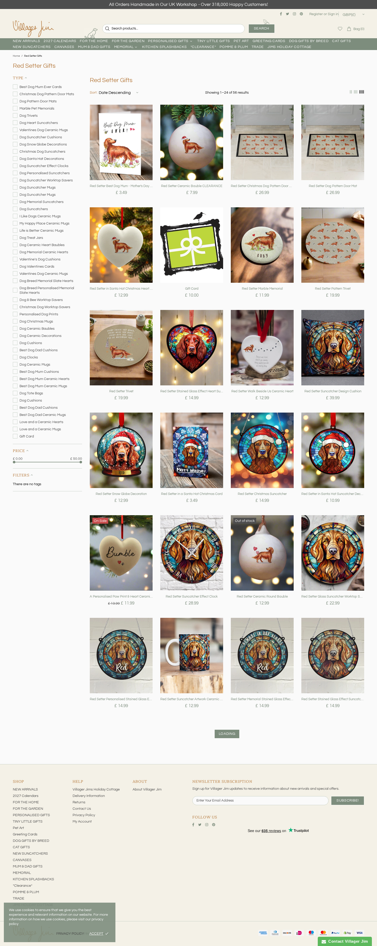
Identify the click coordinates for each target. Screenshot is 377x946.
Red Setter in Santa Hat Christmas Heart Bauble (121, 288)
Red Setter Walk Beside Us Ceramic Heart (262, 391)
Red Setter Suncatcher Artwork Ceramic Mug (191, 699)
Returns (79, 802)
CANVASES (22, 860)
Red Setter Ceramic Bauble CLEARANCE (191, 186)
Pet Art (18, 828)
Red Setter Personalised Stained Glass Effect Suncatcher (121, 699)
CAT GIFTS (21, 847)
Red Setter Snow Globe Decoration (121, 494)
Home (16, 56)
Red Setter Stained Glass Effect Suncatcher (332, 699)
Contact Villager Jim (347, 941)
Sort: (93, 92)
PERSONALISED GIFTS (31, 815)
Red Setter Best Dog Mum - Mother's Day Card (121, 186)
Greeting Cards (25, 834)
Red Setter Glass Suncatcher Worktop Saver (332, 596)
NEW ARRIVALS (25, 789)
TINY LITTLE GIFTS (28, 821)
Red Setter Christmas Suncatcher (262, 494)
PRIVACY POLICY (70, 933)
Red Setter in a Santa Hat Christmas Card (192, 494)
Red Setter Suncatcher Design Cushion (332, 391)
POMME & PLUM (26, 892)
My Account (82, 821)
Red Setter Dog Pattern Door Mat (333, 186)
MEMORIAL (22, 873)
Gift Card (192, 288)
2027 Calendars (25, 796)
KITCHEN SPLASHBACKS (33, 879)
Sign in (333, 14)
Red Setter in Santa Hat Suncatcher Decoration (332, 494)
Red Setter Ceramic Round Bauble (262, 596)
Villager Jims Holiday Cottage (96, 789)
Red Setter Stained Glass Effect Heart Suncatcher (191, 391)
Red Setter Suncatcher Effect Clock (192, 596)
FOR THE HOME (26, 802)
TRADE (18, 898)
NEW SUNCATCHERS (30, 853)
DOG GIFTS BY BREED (31, 841)
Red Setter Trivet (121, 391)
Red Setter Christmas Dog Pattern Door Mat (262, 186)
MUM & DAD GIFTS (28, 866)
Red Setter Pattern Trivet (333, 288)
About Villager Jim (147, 789)
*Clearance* (22, 886)
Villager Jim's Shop (33, 28)
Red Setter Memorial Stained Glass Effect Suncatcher (262, 699)
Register (316, 14)
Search (261, 28)
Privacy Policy (84, 815)
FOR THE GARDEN (28, 809)
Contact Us (82, 809)
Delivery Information (89, 796)
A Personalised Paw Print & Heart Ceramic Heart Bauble (121, 596)
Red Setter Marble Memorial (262, 288)
